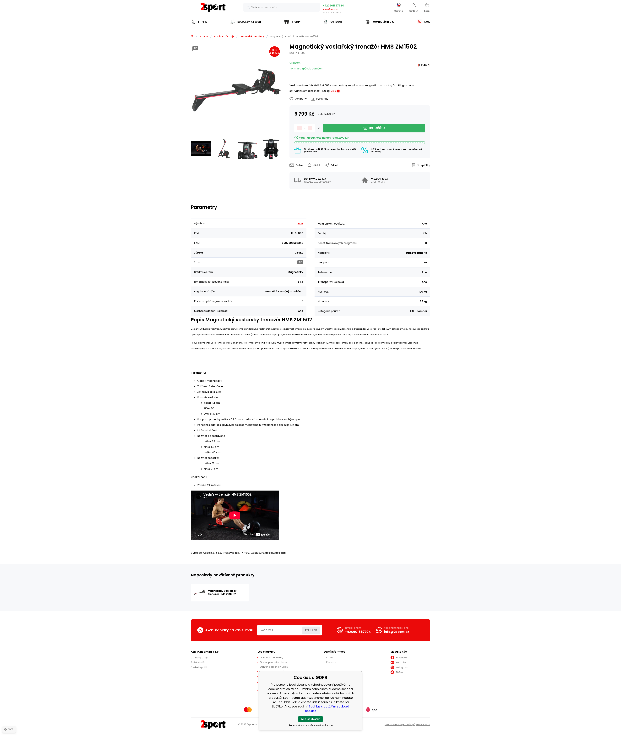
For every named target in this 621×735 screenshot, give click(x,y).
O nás (329, 657)
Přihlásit (311, 630)
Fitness (204, 36)
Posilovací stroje (224, 36)
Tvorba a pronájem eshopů (400, 724)
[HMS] (424, 66)
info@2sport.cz (330, 9)
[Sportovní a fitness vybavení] (192, 36)
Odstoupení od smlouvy (273, 662)
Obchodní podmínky (271, 657)
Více (333, 91)
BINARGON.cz (423, 724)
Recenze (331, 662)
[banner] (213, 8)
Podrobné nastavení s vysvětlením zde (311, 725)
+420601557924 (333, 5)
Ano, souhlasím (310, 719)
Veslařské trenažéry (252, 36)
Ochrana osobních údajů (274, 666)
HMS (300, 223)
